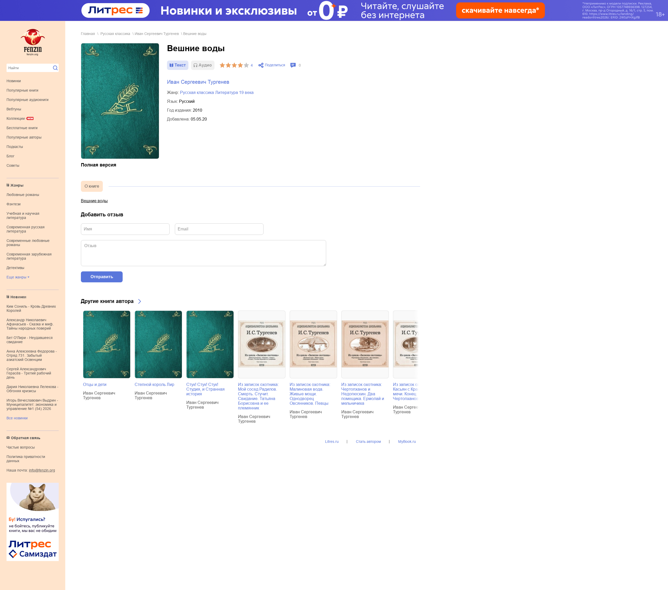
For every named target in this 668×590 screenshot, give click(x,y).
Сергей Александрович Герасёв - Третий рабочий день (29, 373)
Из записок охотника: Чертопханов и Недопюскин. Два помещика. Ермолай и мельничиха (362, 394)
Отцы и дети (94, 384)
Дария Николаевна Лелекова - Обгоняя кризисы (32, 389)
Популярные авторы (24, 137)
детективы (15, 268)
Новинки (14, 81)
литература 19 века (234, 92)
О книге (92, 186)
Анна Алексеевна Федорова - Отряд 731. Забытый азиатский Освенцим (32, 355)
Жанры (16, 185)
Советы (13, 165)
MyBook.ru (407, 441)
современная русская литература (26, 229)
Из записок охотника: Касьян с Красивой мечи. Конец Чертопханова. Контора (416, 391)
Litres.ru (332, 441)
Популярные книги (22, 90)
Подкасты (15, 147)
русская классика (115, 34)
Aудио (205, 65)
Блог (10, 156)
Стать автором (368, 441)
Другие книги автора (107, 301)
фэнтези (14, 204)
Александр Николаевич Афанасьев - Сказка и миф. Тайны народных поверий (30, 324)
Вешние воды (94, 201)
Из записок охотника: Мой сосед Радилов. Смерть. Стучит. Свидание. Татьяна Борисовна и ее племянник (258, 396)
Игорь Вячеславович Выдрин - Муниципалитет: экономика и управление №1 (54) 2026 (32, 404)
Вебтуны (14, 109)
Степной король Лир (154, 384)
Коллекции (16, 118)
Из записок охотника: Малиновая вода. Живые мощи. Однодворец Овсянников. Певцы (310, 394)
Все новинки (17, 418)
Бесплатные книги (22, 128)
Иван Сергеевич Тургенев (157, 34)
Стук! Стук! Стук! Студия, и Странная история (205, 389)
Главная (88, 34)
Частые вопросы (21, 447)
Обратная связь (25, 438)
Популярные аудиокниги (28, 100)
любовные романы (23, 195)
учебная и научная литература (23, 215)
